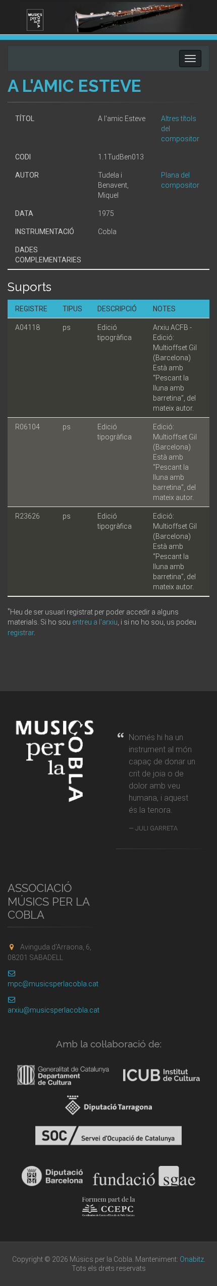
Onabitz (192, 1259)
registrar (21, 633)
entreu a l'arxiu (95, 622)
